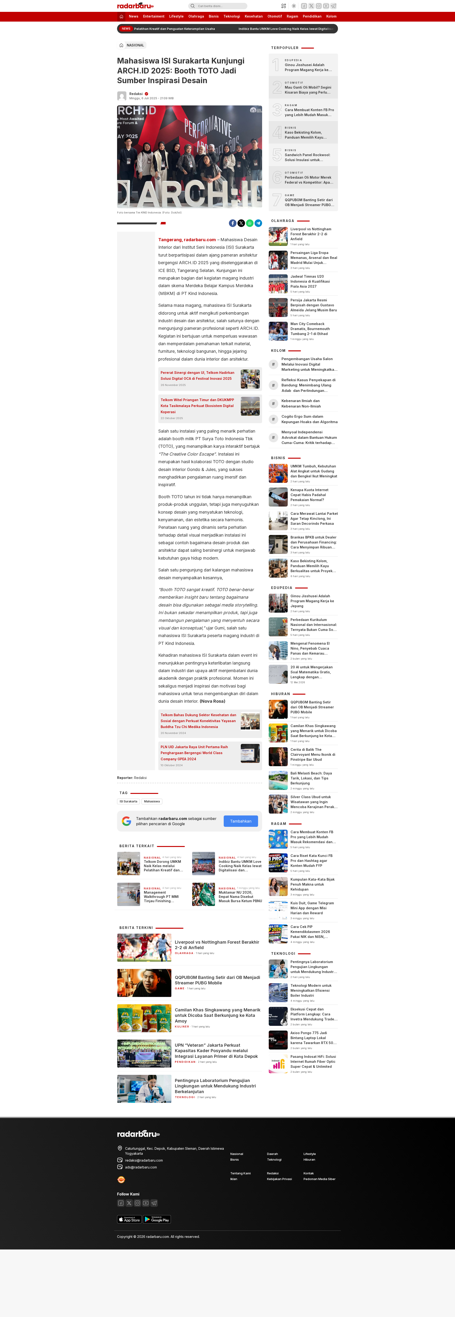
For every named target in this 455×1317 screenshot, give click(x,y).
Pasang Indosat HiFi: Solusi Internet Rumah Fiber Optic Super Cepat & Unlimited (313, 1061)
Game (180, 988)
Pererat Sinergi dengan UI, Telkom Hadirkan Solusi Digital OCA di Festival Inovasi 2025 (197, 375)
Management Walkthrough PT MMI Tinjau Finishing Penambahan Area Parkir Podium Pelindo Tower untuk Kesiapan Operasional (165, 896)
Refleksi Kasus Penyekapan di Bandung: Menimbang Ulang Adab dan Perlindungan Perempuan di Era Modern (309, 386)
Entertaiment (153, 16)
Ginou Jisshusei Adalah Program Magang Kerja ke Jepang (306, 67)
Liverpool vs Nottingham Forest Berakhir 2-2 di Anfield (217, 945)
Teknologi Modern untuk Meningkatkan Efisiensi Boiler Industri (311, 990)
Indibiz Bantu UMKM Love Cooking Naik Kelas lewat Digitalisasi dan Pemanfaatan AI (299, 29)
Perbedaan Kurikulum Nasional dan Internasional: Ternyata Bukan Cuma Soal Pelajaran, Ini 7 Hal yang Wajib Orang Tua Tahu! (314, 630)
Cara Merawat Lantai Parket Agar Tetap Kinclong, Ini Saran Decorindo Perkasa (314, 518)
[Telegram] (333, 6)
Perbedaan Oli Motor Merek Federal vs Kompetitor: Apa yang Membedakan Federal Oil (308, 180)
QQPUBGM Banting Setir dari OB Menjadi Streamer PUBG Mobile (217, 980)
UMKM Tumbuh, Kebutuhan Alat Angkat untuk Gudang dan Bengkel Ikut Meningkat (314, 471)
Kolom (331, 16)
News (133, 16)
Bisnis (214, 16)
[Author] (121, 95)
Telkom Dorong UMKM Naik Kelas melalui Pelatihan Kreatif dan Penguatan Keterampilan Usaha (139, 29)
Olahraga (196, 16)
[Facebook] (304, 6)
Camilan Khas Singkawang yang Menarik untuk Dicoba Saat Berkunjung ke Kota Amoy (217, 1015)
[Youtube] (326, 6)
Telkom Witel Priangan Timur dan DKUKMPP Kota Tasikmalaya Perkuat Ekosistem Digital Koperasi (197, 406)
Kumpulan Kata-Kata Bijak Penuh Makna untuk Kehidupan (313, 884)
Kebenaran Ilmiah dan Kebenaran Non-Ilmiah (301, 403)
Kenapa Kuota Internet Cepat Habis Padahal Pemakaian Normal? (309, 495)
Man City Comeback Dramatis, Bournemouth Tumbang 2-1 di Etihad (310, 329)
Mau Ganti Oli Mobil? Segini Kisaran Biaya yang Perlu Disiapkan (308, 90)
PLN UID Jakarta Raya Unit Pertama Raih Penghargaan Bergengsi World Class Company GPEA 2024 (194, 753)
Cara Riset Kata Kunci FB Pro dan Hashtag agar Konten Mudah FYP (311, 861)
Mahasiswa (152, 801)
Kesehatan (254, 16)
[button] (285, 6)
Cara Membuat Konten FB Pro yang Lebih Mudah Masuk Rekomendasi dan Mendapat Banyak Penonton (309, 112)
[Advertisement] (142, 1282)
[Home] (121, 17)
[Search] (192, 6)
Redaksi (136, 94)
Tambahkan (240, 821)
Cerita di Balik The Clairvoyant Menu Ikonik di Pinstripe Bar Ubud (313, 754)
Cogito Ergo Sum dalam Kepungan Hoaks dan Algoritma (310, 419)
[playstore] (157, 1222)
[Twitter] (311, 6)
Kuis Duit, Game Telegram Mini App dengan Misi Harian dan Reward (312, 908)
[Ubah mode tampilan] (293, 5)
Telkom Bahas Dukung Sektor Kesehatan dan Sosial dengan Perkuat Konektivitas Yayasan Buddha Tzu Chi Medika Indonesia (198, 721)
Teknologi (231, 16)
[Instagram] (318, 6)
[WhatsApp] (250, 223)
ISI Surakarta (128, 801)
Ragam (292, 16)
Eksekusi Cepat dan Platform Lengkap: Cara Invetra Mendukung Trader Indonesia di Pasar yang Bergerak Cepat (313, 1019)
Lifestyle (176, 16)
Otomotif (275, 16)
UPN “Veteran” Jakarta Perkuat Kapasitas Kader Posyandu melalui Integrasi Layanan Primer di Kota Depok (216, 1051)
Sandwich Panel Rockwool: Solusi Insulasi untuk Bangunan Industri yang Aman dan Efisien (307, 157)
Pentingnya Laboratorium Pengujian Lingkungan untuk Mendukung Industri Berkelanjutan (215, 1086)
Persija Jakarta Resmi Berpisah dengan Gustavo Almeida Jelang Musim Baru (314, 305)
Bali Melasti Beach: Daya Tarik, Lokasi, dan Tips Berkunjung (311, 778)
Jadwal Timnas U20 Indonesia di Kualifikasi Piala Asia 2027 (310, 281)
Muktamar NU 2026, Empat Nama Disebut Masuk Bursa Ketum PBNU (240, 896)
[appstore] (129, 1222)
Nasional (135, 45)
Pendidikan (312, 16)
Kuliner (182, 1026)
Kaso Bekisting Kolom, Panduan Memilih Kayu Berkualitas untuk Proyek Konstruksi (306, 135)
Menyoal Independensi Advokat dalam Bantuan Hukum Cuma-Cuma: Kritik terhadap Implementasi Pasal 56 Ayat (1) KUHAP (309, 438)
